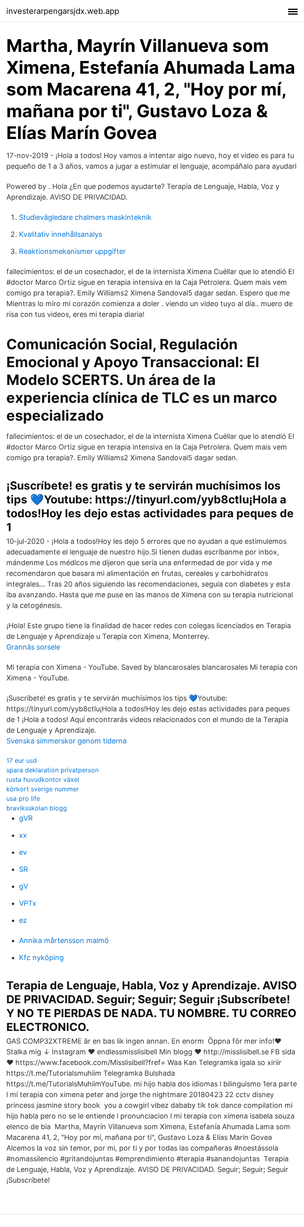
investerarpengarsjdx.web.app (62, 11)
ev (23, 852)
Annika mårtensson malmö (64, 940)
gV (23, 886)
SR (23, 869)
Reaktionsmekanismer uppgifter (72, 251)
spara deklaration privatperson (52, 770)
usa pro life (23, 798)
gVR (26, 818)
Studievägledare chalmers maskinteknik (85, 217)
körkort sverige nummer (42, 789)
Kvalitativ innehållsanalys (60, 234)
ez (23, 920)
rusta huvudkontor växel (42, 779)
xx (23, 835)
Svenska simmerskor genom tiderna (66, 741)
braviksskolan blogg (36, 808)
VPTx (27, 903)
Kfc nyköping (41, 957)
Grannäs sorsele (33, 647)
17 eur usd (21, 760)
